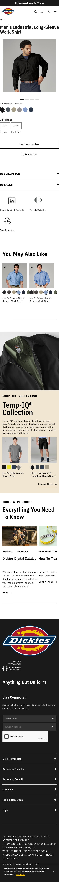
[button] (29, 173)
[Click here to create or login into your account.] (48, 11)
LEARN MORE (20, 874)
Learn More (46, 484)
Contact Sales (29, 144)
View (6, 593)
